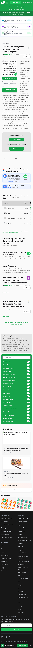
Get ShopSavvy (15, 2)
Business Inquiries (23, 597)
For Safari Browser (6, 531)
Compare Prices (22, 522)
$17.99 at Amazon (16, 139)
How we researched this (12, 159)
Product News (20, 14)
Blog (23, 9)
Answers (28, 12)
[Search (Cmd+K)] (7, 3)
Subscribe (16, 629)
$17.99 (26, 223)
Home (3, 43)
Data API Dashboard (24, 553)
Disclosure (21, 612)
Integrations (21, 550)
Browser (25, 7)
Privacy (20, 606)
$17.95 (26, 218)
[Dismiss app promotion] (30, 645)
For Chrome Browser (7, 525)
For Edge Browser (6, 528)
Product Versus (5, 571)
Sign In (24, 2)
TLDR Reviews (12, 14)
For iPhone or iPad (6, 518)
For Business (12, 9)
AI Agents (20, 543)
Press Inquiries (22, 594)
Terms (19, 609)
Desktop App (19, 7)
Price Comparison (23, 518)
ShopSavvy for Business (24, 540)
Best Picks (5, 12)
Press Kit (20, 591)
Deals (30, 7)
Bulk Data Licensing (23, 561)
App (2, 7)
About (19, 582)
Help (19, 575)
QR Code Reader (22, 537)
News (2, 549)
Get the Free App (22, 645)
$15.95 (26, 208)
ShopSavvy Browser (7, 537)
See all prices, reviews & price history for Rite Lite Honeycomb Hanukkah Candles (16, 231)
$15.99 (26, 213)
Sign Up (29, 2)
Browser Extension (9, 7)
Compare (20, 585)
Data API (18, 9)
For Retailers (21, 564)
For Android (4, 522)
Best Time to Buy (13, 12)
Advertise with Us (23, 579)
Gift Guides (22, 12)
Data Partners (22, 572)
